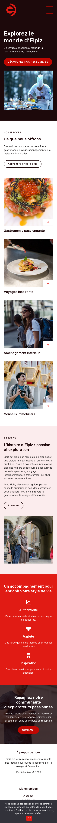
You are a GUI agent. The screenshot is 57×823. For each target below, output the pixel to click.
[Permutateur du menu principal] (49, 10)
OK (29, 818)
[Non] (53, 811)
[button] (48, 222)
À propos (28, 795)
